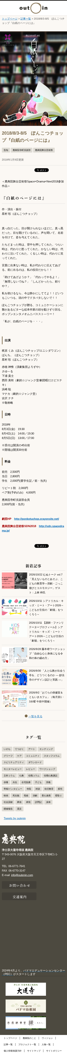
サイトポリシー (54, 1051)
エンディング (46, 749)
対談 (38, 789)
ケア (19, 756)
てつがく (19, 749)
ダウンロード (35, 762)
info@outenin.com (22, 875)
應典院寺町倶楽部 (22, 150)
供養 (6, 782)
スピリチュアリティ (14, 762)
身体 (48, 802)
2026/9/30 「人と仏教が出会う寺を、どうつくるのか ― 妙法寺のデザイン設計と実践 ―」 (47, 675)
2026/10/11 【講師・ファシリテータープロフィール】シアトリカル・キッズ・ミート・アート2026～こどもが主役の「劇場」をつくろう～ (46, 631)
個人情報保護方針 (13, 1051)
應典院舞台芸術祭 (44, 150)
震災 (19, 809)
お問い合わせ (20, 885)
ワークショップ (47, 769)
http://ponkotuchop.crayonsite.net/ (36, 518)
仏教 (21, 775)
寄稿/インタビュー (13, 789)
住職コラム (33, 775)
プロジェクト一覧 (27, 1044)
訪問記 (38, 802)
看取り (58, 795)
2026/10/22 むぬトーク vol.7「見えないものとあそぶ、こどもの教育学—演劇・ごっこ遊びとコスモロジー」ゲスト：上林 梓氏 (46, 583)
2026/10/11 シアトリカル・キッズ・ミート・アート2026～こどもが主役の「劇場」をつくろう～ (46, 608)
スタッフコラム (52, 756)
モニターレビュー (13, 769)
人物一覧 (46, 1044)
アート (31, 749)
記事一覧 (25, 18)
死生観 (16, 795)
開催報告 (8, 809)
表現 (28, 802)
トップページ (9, 18)
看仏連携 (46, 795)
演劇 (35, 795)
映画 (6, 795)
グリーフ (8, 756)
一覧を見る (35, 716)
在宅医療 (26, 782)
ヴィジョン (47, 1038)
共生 (15, 782)
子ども (38, 782)
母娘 (26, 795)
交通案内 (20, 896)
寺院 (29, 789)
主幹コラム (9, 775)
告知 (6, 150)
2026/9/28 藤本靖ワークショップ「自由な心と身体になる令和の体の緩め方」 (47, 653)
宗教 (48, 782)
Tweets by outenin (15, 818)
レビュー (30, 769)
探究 (60, 789)
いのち (7, 749)
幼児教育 (48, 789)
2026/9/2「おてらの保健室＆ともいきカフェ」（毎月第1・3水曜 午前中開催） (46, 697)
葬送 (19, 802)
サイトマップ (34, 1051)
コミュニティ (32, 756)
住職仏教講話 (50, 775)
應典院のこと (29, 1038)
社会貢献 (8, 802)
